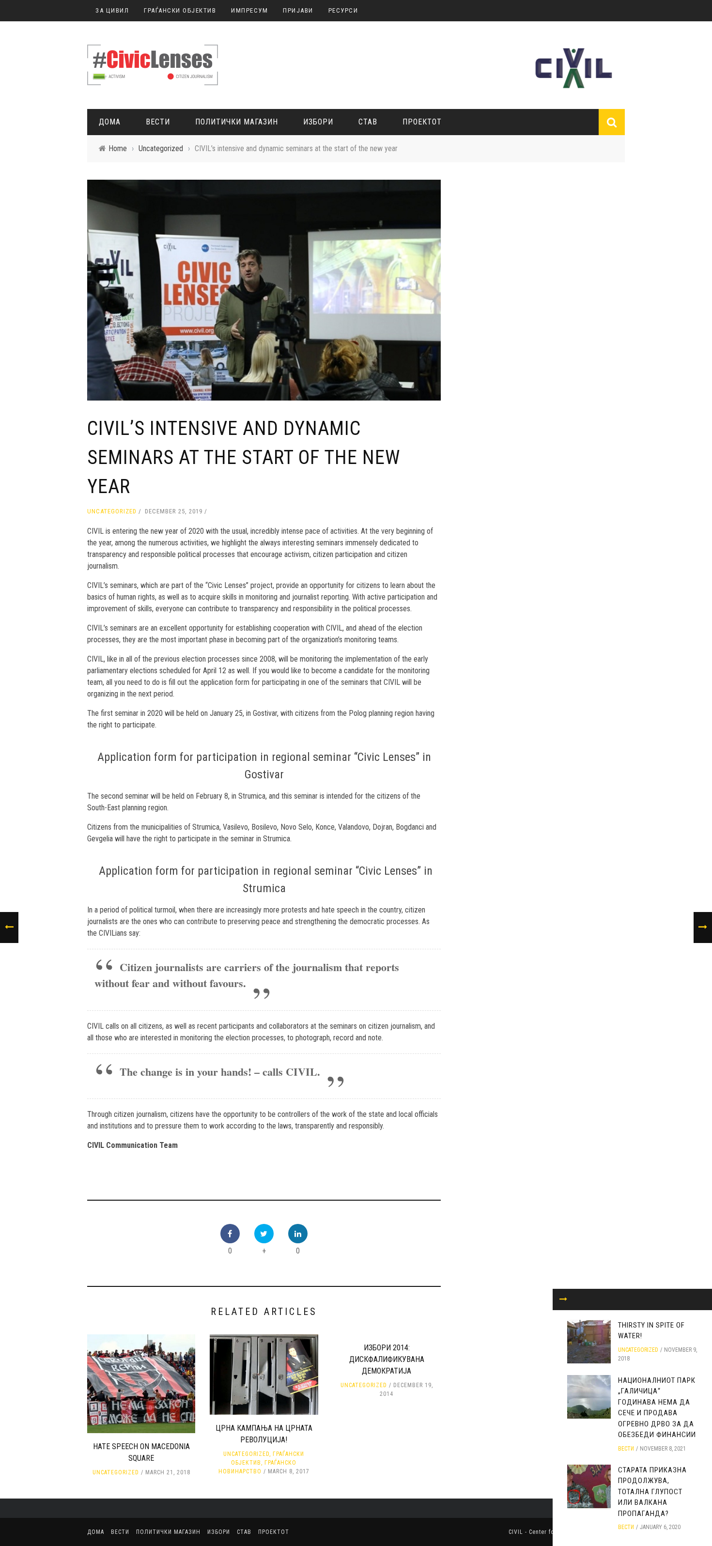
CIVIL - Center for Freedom (547, 1532)
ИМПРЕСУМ (249, 10)
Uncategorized (112, 511)
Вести (158, 121)
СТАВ (367, 121)
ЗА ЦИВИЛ (112, 10)
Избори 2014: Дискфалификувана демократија (386, 1359)
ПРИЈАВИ (298, 10)
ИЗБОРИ (318, 121)
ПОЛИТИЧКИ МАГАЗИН (236, 121)
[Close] (563, 1299)
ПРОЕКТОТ (422, 121)
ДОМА (110, 121)
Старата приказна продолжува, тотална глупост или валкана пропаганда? (652, 1492)
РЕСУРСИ (343, 10)
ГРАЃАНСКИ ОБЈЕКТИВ (180, 10)
